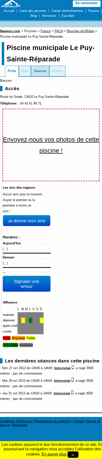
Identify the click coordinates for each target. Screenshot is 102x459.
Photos (57, 71)
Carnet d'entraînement (67, 11)
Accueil (9, 11)
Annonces (49, 16)
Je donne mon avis (26, 220)
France (46, 31)
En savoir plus (54, 454)
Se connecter (86, 3)
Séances (40, 71)
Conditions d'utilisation (16, 421)
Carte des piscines (33, 11)
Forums (93, 11)
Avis (25, 71)
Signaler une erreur (26, 283)
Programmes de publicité (52, 421)
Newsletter (19, 425)
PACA (58, 31)
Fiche (12, 71)
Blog (33, 16)
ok (73, 455)
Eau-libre (68, 16)
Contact (78, 421)
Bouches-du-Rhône (80, 31)
